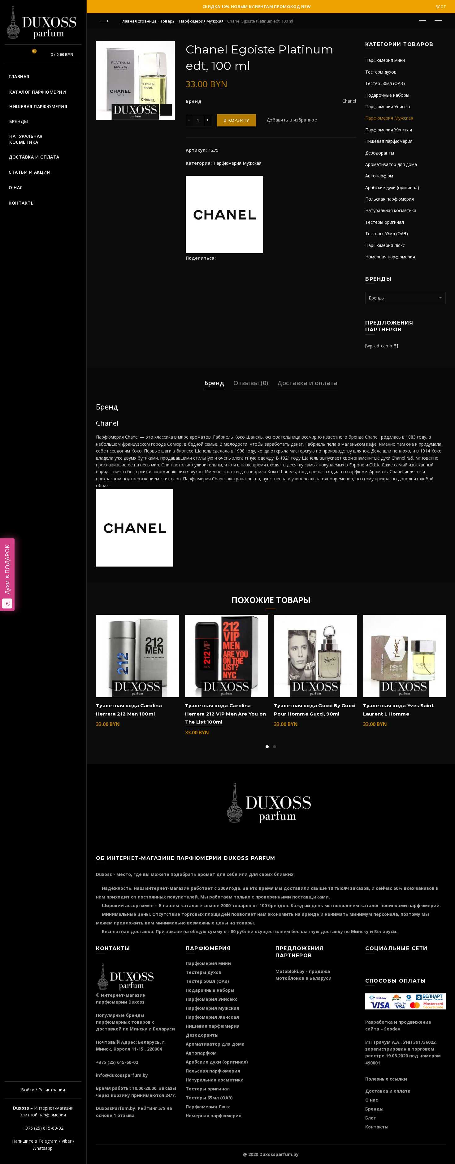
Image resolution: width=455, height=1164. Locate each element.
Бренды (18, 121)
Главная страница (139, 21)
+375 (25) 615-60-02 (43, 1128)
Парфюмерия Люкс (385, 245)
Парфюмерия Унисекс (388, 106)
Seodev (392, 1029)
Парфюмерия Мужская (201, 21)
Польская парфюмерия (389, 199)
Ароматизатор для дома (391, 164)
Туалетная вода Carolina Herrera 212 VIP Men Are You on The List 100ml (225, 714)
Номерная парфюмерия (390, 257)
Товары (168, 21)
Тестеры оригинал (384, 222)
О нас (16, 187)
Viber (67, 1141)
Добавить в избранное (291, 120)
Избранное (34, 51)
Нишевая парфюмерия (38, 106)
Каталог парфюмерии (37, 92)
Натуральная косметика (26, 139)
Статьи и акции (29, 172)
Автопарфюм (379, 176)
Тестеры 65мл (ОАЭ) (386, 233)
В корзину (236, 120)
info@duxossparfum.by (122, 1075)
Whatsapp (42, 1148)
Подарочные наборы (387, 95)
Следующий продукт (438, 21)
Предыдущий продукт (422, 21)
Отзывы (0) (250, 383)
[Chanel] (224, 214)
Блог (441, 6)
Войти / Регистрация (43, 1090)
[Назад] (103, 21)
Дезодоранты (379, 153)
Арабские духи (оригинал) (392, 187)
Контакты (22, 203)
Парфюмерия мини (385, 60)
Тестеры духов (380, 72)
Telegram (48, 1141)
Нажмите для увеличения (166, 110)
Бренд (214, 383)
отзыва (126, 1115)
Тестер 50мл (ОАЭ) (385, 83)
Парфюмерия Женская (388, 130)
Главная (19, 76)
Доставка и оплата (34, 157)
